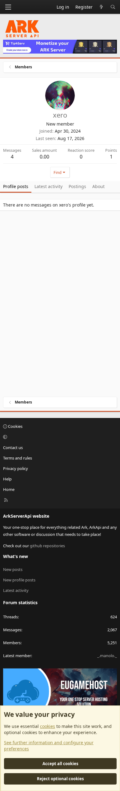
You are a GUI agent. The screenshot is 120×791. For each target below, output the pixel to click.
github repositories (47, 545)
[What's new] (101, 7)
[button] (59, 437)
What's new (15, 556)
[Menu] (8, 7)
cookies (47, 726)
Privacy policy (15, 468)
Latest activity (16, 590)
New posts (12, 569)
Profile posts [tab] (15, 186)
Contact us (13, 447)
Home (8, 489)
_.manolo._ (107, 655)
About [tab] (98, 186)
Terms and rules (17, 458)
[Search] (113, 7)
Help (7, 479)
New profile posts (19, 580)
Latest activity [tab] (48, 186)
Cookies (14, 426)
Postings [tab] (77, 186)
